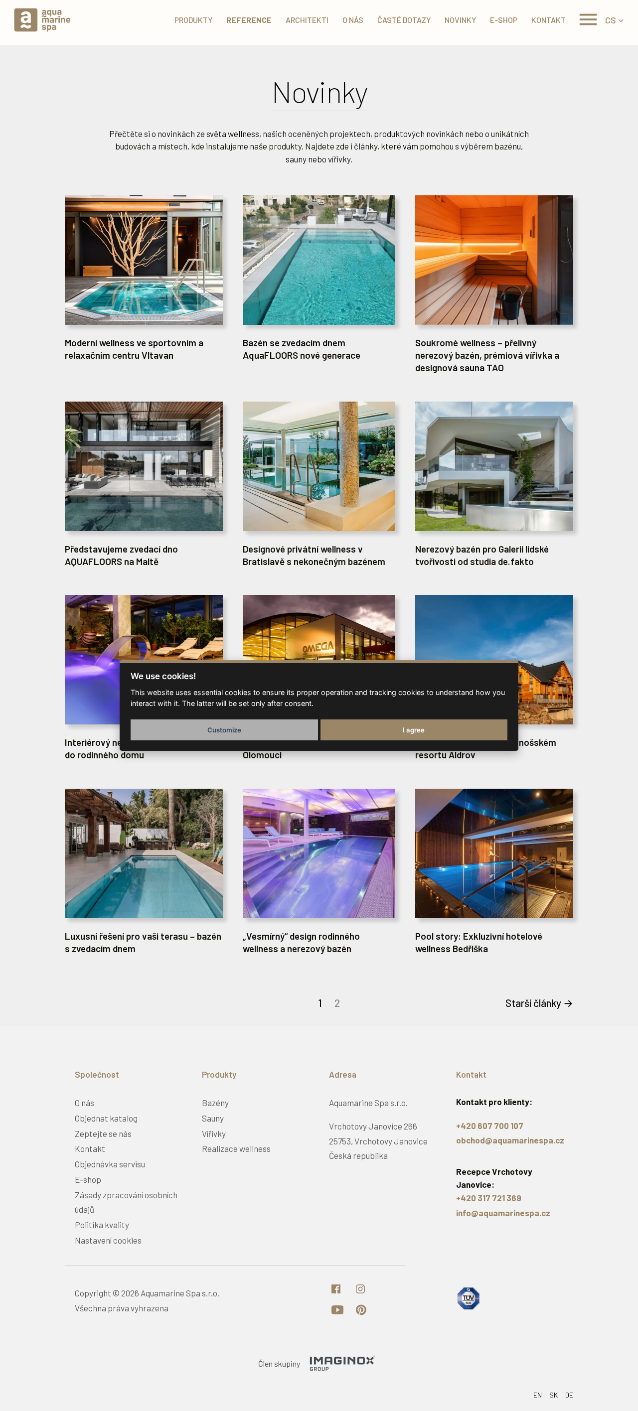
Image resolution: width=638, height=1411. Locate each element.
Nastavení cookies (108, 1240)
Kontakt (548, 19)
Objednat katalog (106, 1118)
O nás (352, 19)
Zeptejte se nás (103, 1133)
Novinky (460, 19)
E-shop (503, 19)
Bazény (215, 1103)
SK (553, 1395)
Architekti (307, 19)
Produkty (193, 19)
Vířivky (214, 1133)
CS (610, 19)
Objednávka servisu (110, 1164)
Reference (249, 19)
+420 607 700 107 (489, 1125)
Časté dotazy (404, 19)
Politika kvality (102, 1225)
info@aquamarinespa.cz (503, 1213)
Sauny (213, 1118)
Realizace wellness (236, 1148)
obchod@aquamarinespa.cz (510, 1140)
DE (569, 1395)
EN (537, 1395)
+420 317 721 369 (488, 1198)
